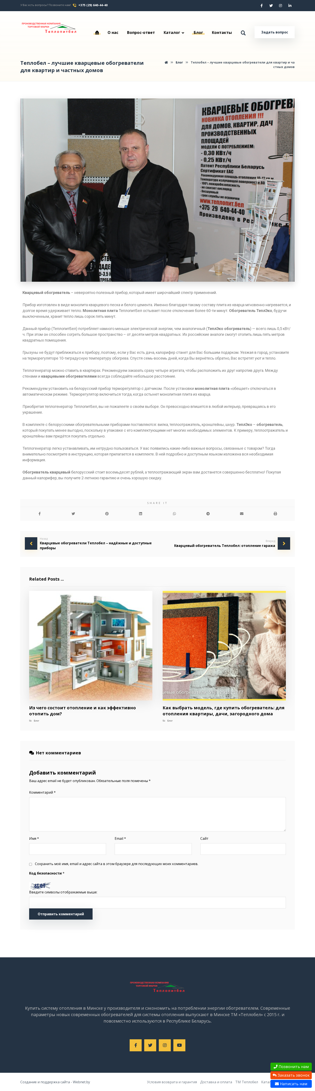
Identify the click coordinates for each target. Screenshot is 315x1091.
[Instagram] (280, 5)
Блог (36, 720)
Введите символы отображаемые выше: (63, 892)
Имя (34, 838)
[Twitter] (271, 5)
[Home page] (166, 62)
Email (120, 838)
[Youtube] (179, 1045)
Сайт (204, 838)
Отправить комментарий (61, 914)
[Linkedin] (289, 5)
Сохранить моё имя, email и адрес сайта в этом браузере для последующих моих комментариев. (116, 863)
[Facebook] (261, 5)
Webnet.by (81, 1082)
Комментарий (42, 792)
